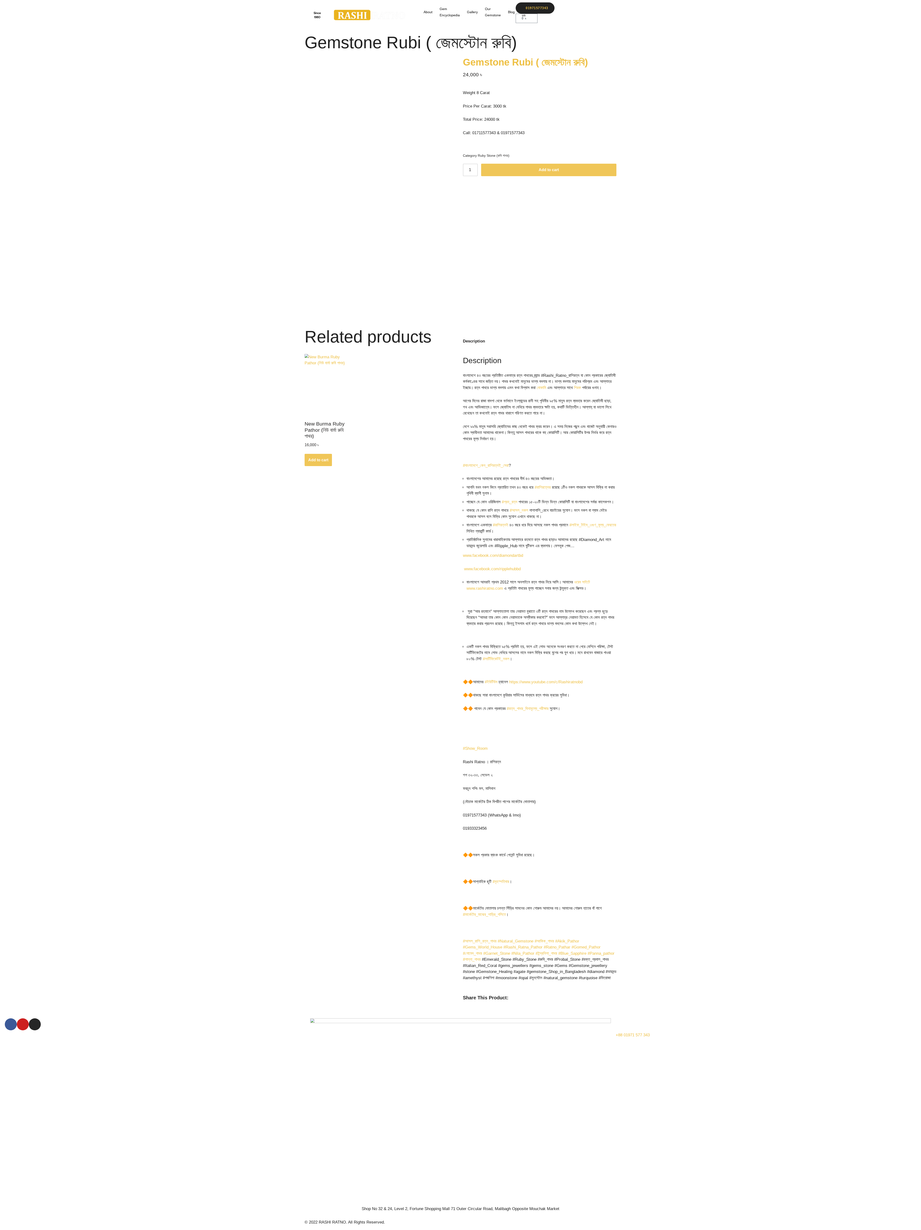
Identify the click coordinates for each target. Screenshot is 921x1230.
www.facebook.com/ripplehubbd (492, 569)
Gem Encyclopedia (450, 12)
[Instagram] (35, 1024)
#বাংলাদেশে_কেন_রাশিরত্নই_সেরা (486, 465)
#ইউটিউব (491, 682)
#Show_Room (475, 748)
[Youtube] (23, 1024)
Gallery (472, 12)
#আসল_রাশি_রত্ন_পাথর (479, 941)
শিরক (577, 387)
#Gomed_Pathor (586, 947)
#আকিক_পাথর (544, 941)
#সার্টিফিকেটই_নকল (496, 659)
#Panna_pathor (601, 953)
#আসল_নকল (519, 510)
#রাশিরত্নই (500, 525)
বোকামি (541, 387)
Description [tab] (474, 341)
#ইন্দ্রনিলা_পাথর (546, 953)
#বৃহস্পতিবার (501, 881)
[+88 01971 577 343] (622, 1024)
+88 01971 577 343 (633, 1035)
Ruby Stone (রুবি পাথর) (493, 155)
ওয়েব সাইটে (582, 582)
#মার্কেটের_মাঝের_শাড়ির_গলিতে (484, 914)
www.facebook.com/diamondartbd (493, 555)
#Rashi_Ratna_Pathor (523, 947)
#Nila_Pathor (522, 953)
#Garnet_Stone (496, 953)
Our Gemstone (493, 12)
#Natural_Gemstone (515, 941)
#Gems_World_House (482, 947)
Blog (511, 12)
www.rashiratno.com (484, 588)
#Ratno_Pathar (557, 947)
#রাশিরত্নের (543, 487)
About (428, 12)
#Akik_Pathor (567, 941)
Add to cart (549, 170)
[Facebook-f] (11, 1024)
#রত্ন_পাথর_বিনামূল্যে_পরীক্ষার (528, 708)
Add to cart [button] (318, 460)
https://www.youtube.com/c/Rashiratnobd (546, 682)
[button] (464, 1003)
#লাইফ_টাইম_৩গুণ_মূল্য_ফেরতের (592, 525)
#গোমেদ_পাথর (472, 953)
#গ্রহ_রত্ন (509, 502)
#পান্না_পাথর (472, 959)
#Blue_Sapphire (572, 953)
